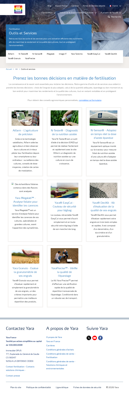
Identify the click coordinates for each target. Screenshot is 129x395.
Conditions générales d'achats (60, 350)
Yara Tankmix (77, 54)
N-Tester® (23, 54)
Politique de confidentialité (38, 388)
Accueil (9, 69)
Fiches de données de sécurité (87, 388)
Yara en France (53, 342)
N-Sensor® (37, 54)
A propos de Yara (54, 337)
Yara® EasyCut (93, 54)
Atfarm (11, 54)
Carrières (50, 346)
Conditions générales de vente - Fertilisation (60, 356)
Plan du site (15, 388)
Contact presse (13, 376)
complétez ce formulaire (90, 100)
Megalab (50, 54)
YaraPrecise (30, 59)
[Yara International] (11, 9)
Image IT (63, 54)
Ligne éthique (62, 388)
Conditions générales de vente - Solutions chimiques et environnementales (60, 365)
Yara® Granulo (14, 59)
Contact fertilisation (15, 367)
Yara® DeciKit (111, 54)
